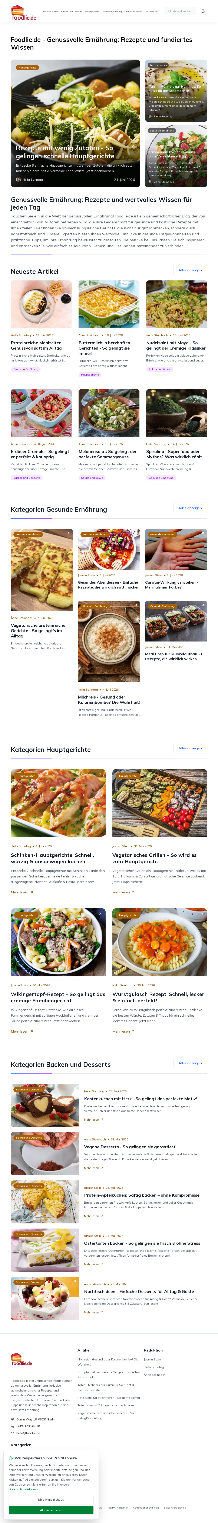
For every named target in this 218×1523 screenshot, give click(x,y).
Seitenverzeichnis (175, 1507)
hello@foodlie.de (28, 1433)
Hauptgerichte (92, 11)
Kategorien (21, 1444)
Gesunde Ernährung (112, 11)
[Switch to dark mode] (203, 11)
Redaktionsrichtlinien (146, 1507)
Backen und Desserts (71, 11)
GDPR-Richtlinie (118, 1507)
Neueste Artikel (51, 11)
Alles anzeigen (190, 270)
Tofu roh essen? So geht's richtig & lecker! (106, 1405)
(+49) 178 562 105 (29, 1426)
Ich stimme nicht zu (51, 1500)
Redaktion (153, 1350)
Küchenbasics (151, 11)
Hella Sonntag (21, 335)
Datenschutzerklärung (24, 1489)
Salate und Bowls (133, 11)
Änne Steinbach (89, 335)
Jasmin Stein (86, 575)
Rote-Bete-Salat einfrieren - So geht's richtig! (109, 1398)
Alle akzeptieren (51, 1510)
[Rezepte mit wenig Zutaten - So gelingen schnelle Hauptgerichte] (75, 123)
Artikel (83, 1350)
